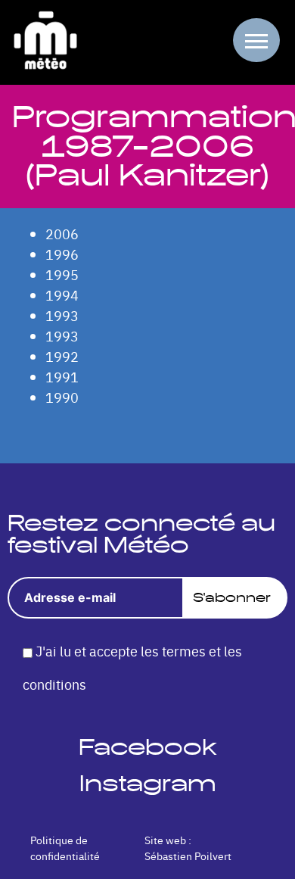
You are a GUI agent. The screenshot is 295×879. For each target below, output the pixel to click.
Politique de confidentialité (65, 847)
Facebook (147, 747)
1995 (62, 274)
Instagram (147, 783)
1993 (62, 315)
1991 (62, 376)
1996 (62, 254)
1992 (62, 356)
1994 (62, 294)
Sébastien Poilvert (187, 855)
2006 (62, 233)
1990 (62, 397)
